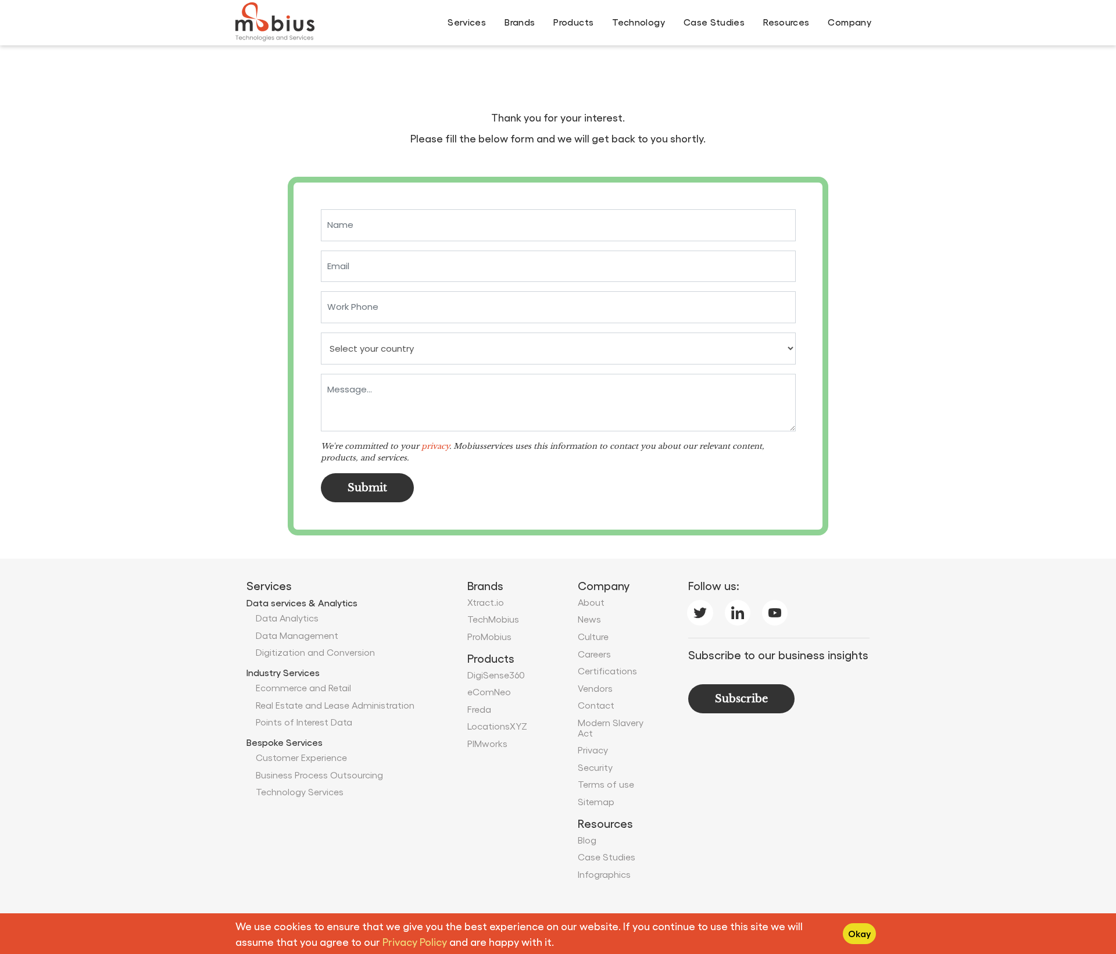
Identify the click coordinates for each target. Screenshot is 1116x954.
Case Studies (714, 21)
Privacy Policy (414, 941)
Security (595, 767)
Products (573, 21)
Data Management (297, 635)
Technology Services (300, 791)
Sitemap (596, 801)
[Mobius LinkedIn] (737, 610)
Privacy (593, 749)
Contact (596, 704)
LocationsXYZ (497, 725)
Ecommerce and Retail (303, 687)
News (589, 618)
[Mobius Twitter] (700, 610)
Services (467, 21)
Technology (638, 21)
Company (849, 21)
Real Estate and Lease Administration (335, 704)
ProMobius (489, 636)
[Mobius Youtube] (775, 610)
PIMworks (487, 743)
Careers (594, 653)
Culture (593, 636)
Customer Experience (301, 757)
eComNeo (489, 691)
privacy (435, 446)
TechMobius (493, 618)
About (591, 602)
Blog (587, 839)
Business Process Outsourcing (319, 774)
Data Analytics (287, 617)
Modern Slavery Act (610, 727)
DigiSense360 (496, 674)
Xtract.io (485, 602)
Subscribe (741, 698)
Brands (520, 21)
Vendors (595, 688)
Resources (786, 21)
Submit (367, 487)
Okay (859, 933)
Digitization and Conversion (315, 652)
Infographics (604, 874)
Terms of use (606, 783)
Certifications (607, 670)
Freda (479, 708)
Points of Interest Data (304, 721)
